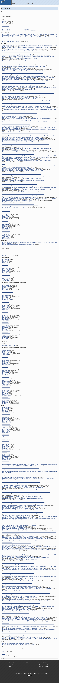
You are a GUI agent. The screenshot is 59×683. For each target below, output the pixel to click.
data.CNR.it (14, 3)
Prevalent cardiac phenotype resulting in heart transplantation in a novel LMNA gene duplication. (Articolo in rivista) (22, 50)
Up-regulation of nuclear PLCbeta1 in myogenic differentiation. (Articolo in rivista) (16, 105)
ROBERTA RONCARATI (6, 238)
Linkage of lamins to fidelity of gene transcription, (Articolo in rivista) (14, 117)
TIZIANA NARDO (5, 331)
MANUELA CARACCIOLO (6, 286)
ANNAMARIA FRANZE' (6, 308)
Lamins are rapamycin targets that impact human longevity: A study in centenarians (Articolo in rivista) (20, 60)
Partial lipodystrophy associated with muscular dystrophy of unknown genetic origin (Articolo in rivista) (20, 205)
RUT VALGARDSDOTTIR (6, 233)
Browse (28, 3)
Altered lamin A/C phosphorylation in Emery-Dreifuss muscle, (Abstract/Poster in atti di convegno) (19, 75)
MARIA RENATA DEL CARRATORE (7, 291)
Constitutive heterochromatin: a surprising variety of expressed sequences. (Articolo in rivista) (18, 64)
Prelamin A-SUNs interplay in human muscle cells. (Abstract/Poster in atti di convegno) (17, 79)
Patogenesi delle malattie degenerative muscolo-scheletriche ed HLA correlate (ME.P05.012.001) (19, 30)
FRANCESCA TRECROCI (6, 305)
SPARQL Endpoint (22, 3)
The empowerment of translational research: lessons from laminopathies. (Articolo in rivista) (18, 197)
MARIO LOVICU (5, 311)
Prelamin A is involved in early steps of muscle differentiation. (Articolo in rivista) (16, 69)
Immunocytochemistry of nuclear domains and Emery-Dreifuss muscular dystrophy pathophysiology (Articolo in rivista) (23, 193)
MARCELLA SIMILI (5, 297)
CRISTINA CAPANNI (5, 213)
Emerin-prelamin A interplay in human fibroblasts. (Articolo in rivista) (14, 68)
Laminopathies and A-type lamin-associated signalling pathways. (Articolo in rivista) (16, 95)
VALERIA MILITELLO (5, 301)
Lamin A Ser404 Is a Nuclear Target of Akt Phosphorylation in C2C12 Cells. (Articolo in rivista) (18, 203)
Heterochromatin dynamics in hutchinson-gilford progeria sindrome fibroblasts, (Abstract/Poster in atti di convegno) (22, 138)
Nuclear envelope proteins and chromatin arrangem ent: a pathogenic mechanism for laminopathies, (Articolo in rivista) (23, 180)
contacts (25, 666)
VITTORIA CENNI (5, 214)
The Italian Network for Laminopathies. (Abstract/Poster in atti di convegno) (15, 167)
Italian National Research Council (32, 671)
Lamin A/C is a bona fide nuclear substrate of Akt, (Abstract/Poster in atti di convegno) (17, 158)
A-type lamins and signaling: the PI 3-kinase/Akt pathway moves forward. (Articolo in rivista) (18, 49)
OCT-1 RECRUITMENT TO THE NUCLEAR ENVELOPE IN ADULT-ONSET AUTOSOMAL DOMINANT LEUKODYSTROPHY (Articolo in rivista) (25, 132)
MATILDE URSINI (5, 298)
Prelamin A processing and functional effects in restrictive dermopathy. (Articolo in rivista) (18, 151)
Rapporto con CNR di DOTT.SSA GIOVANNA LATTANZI (11, 41)
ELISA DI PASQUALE (5, 224)
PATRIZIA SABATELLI (5, 223)
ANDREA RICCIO (5, 306)
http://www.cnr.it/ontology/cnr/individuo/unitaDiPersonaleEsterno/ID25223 (15, 436)
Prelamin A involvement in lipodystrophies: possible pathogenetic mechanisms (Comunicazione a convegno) (21, 51)
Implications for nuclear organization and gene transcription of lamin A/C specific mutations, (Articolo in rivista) (21, 173)
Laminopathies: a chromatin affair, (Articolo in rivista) (11, 91)
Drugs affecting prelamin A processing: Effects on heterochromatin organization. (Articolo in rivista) (19, 201)
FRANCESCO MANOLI (6, 296)
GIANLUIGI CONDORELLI (6, 228)
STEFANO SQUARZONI (6, 210)
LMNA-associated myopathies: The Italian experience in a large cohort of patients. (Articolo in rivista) (19, 58)
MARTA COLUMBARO (6, 225)
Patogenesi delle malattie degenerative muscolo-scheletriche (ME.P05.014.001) (16, 29)
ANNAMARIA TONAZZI (6, 294)
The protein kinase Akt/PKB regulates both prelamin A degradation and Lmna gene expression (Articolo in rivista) (22, 55)
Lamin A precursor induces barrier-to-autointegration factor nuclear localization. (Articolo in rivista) (19, 146)
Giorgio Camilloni (5, 314)
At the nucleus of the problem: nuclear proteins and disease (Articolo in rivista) (16, 124)
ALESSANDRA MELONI (6, 310)
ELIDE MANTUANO (5, 319)
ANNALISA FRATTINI (5, 336)
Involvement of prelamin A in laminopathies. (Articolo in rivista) (13, 207)
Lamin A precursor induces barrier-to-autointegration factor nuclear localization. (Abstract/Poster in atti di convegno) (22, 170)
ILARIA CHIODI (4, 226)
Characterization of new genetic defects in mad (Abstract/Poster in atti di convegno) (17, 85)
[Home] (5, 2)
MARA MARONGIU (5, 300)
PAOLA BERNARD (5, 337)
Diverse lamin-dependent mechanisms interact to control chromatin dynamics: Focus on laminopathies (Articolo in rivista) (23, 66)
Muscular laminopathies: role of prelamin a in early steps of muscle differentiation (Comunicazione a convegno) (21, 169)
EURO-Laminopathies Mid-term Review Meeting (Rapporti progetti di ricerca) (15, 131)
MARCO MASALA (5, 329)
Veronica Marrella (5, 325)
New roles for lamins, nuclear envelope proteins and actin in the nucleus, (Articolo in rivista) (18, 84)
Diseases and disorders (6, 24)
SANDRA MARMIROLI (6, 236)
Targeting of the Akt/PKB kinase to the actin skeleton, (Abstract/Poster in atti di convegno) (18, 159)
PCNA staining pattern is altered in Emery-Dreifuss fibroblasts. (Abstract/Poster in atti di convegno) (19, 183)
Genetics (3, 23)
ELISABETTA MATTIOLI (6, 212)
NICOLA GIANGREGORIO (6, 307)
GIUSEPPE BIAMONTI (6, 215)
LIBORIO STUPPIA (5, 285)
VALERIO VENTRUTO (5, 338)
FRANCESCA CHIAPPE (6, 316)
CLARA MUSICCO (5, 320)
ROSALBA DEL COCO (5, 219)
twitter (25, 664)
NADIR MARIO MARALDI (6, 216)
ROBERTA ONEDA (5, 327)
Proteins (3, 22)
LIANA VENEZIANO (5, 288)
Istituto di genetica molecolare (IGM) (8, 255)
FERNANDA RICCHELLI (6, 295)
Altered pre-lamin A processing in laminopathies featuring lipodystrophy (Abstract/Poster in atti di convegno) (21, 137)
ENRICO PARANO (5, 317)
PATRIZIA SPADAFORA (6, 334)
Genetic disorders (5, 25)
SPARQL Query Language (43, 666)
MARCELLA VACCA (5, 284)
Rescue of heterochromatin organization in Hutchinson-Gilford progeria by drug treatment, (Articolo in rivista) (21, 178)
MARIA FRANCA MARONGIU (7, 299)
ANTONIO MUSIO (5, 321)
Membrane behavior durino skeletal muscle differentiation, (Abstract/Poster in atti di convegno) (19, 140)
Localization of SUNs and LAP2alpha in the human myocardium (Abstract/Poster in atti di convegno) (19, 89)
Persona (3, 13)
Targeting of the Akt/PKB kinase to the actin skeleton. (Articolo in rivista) (14, 192)
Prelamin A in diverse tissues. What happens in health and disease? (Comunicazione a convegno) (19, 168)
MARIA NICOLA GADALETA (6, 313)
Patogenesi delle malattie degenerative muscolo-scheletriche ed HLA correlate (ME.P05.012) (18, 244)
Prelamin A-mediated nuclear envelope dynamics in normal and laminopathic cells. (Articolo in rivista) (20, 86)
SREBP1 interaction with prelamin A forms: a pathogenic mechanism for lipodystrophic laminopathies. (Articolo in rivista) (23, 70)
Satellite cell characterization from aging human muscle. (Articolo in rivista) (15, 96)
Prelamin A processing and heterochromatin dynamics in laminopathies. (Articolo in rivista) (18, 200)
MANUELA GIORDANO (6, 230)
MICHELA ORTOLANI (5, 229)
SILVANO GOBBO (5, 309)
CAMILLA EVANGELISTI (6, 234)
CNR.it (33, 3)
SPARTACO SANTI (5, 222)
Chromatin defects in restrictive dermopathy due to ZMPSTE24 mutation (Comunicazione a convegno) (20, 191)
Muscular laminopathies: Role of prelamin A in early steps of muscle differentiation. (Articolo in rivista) (20, 97)
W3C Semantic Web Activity (43, 664)
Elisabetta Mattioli (5, 218)
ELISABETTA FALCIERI (6, 227)
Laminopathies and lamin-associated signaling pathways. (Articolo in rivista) (15, 150)
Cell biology (4, 21)
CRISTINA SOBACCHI (5, 324)
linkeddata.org (41, 668)
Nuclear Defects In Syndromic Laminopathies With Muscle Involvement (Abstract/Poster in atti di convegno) (21, 98)
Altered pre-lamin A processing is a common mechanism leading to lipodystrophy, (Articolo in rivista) (19, 112)
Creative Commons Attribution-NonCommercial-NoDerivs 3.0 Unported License (34, 673)
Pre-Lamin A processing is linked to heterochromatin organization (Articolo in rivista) (17, 206)
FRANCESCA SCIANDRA (6, 315)
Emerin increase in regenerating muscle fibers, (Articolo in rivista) (13, 116)
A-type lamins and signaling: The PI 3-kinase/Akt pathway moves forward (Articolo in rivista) (18, 153)
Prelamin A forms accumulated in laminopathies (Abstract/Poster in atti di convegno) (17, 54)
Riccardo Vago (4, 328)
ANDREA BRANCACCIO (6, 333)
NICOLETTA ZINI (5, 220)
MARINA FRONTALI (5, 287)
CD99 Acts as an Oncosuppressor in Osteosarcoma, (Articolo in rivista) (14, 182)
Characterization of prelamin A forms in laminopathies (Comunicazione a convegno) (17, 172)
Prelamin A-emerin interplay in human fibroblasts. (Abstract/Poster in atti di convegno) (17, 186)
